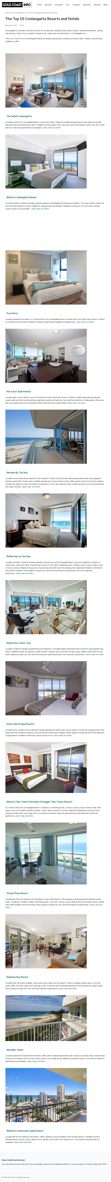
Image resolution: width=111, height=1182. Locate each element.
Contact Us (65, 1164)
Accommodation (18, 13)
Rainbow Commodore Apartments (25, 1130)
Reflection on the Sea (18, 556)
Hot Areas (59, 4)
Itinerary (97, 4)
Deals (105, 4)
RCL (23, 25)
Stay (67, 4)
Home (39, 4)
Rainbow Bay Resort (17, 976)
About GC (87, 4)
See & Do (48, 4)
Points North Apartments (20, 723)
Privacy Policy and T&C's (96, 1164)
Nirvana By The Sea (17, 472)
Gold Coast (12, 1177)
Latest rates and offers (51, 128)
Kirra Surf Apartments (19, 391)
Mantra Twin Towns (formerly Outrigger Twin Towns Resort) (39, 801)
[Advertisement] (55, 229)
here (84, 33)
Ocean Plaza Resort (17, 893)
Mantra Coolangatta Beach (21, 197)
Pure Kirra (12, 313)
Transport (76, 4)
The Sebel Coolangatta (19, 116)
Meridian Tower (15, 1049)
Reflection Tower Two (19, 642)
